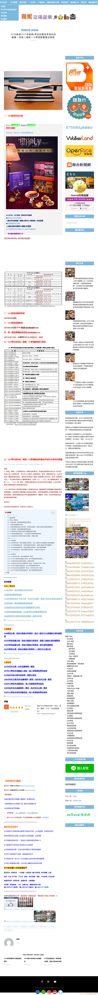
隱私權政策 (93, 2)
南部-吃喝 (70, 701)
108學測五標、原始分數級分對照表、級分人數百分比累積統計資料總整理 (32, 543)
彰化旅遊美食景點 (73, 706)
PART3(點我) (44, 887)
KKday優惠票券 (32, 813)
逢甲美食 (23, 2)
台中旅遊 (14, 2)
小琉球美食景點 (72, 750)
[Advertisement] (33, 56)
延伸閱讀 (12, 517)
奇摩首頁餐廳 (71, 671)
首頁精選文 (71, 703)
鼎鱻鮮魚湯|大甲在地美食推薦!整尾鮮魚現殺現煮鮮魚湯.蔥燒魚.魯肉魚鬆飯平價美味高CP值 (83, 304)
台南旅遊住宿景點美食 (74, 738)
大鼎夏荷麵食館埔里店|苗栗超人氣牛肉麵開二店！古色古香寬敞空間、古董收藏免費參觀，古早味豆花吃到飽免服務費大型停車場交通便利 (83, 283)
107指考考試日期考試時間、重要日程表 (22, 561)
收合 (70, 636)
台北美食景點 (71, 728)
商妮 (18, 939)
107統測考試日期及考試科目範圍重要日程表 (23, 531)
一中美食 (32, 2)
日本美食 (70, 721)
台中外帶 (70, 673)
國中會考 (72, 649)
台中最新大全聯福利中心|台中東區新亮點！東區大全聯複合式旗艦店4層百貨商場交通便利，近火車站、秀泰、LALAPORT (79, 436)
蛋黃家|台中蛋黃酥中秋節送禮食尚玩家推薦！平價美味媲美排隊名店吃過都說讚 (83, 366)
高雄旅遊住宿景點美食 (74, 731)
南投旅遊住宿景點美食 (74, 713)
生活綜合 (70, 669)
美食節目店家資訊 (73, 748)
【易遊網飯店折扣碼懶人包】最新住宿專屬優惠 (21, 229)
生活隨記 (70, 716)
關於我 (83, 2)
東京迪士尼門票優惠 (14, 218)
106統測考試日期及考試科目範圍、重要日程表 (24, 536)
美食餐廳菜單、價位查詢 (75, 664)
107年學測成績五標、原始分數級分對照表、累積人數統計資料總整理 (31, 545)
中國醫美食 (71, 735)
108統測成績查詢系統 (16, 524)
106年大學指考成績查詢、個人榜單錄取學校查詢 (25, 565)
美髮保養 (70, 711)
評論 (7, 572)
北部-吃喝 (70, 686)
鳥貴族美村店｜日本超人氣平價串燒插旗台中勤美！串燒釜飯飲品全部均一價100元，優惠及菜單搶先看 (79, 445)
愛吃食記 (70, 644)
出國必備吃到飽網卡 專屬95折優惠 (19, 226)
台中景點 (70, 681)
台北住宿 (70, 733)
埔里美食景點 (71, 726)
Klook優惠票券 (21, 813)
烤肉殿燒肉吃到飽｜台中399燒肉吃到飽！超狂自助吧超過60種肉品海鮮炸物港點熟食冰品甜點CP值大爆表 (79, 420)
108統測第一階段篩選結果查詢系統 (20, 522)
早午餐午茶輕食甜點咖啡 (9, 9)
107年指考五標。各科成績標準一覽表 (22, 556)
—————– (14, 538)
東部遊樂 (70, 743)
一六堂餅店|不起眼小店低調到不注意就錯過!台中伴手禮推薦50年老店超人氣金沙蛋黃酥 (83, 384)
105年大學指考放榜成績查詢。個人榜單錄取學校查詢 (26, 570)
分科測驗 (72, 651)
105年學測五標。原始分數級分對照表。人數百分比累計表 (28, 549)
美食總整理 (71, 698)
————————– (15, 552)
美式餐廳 (4, 19)
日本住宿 (70, 740)
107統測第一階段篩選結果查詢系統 (20, 529)
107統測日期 (32, 926)
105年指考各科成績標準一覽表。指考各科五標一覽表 (26, 568)
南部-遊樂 (70, 693)
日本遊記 (70, 708)
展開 (66, 636)
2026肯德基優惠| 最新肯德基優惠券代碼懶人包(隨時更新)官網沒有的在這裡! (83, 403)
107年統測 (7, 926)
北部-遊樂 (70, 691)
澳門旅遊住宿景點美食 (74, 718)
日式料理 (4, 12)
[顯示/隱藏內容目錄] (52, 512)
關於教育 (34, 30)
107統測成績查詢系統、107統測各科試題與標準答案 (25, 533)
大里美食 (41, 2)
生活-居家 (70, 723)
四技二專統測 (25, 30)
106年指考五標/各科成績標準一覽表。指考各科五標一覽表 (28, 563)
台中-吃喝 (70, 641)
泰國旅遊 (70, 696)
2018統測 (51, 926)
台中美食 (3, 2)
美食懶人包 (74, 2)
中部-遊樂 (70, 661)
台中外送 (70, 678)
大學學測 (13, 540)
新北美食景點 (71, 745)
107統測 (15, 926)
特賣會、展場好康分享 (74, 676)
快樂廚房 (70, 683)
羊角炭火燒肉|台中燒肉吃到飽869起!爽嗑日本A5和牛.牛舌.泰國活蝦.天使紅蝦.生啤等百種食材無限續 (79, 464)
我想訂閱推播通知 (70, 784)
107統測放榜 (23, 926)
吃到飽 (3, 6)
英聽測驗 (72, 659)
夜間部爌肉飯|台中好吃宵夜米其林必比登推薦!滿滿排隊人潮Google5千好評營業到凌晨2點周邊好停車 (79, 455)
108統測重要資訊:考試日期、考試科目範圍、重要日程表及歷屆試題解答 (31, 527)
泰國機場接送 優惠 (14, 223)
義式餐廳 (4, 16)
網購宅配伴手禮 (53, 2)
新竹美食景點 (71, 753)
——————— (13, 515)
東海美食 (64, 2)
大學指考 (13, 554)
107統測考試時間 (42, 926)
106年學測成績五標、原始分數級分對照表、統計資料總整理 (28, 547)
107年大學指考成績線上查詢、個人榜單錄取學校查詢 (26, 559)
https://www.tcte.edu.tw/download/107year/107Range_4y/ (23, 464)
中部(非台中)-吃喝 (73, 688)
